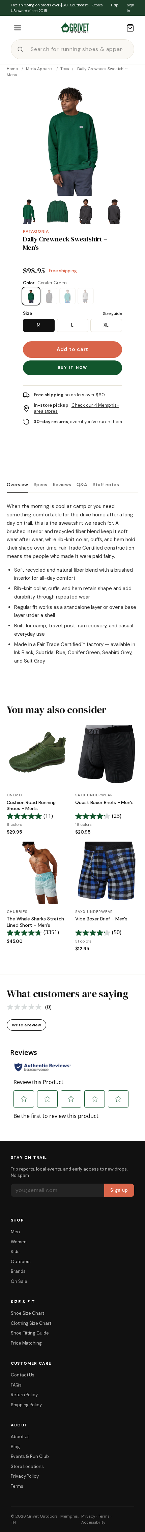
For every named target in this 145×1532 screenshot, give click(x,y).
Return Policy (24, 1395)
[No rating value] (26, 1007)
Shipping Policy (26, 1405)
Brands (18, 1271)
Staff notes (106, 485)
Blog (15, 1447)
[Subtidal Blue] (67, 296)
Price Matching (26, 1343)
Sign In (130, 8)
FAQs (16, 1385)
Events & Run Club (30, 1456)
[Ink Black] (49, 296)
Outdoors (21, 1261)
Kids (15, 1251)
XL (106, 325)
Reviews (62, 485)
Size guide (112, 313)
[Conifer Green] (31, 296)
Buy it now (73, 367)
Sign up (119, 1190)
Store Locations (27, 1466)
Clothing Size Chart (31, 1323)
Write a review (26, 1025)
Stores (97, 5)
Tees (64, 68)
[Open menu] (17, 28)
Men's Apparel (39, 68)
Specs (41, 485)
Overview (17, 485)
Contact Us (22, 1375)
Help (115, 5)
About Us (20, 1436)
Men (15, 1232)
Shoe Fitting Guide (30, 1333)
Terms (17, 1486)
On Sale (19, 1281)
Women (19, 1242)
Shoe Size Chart (27, 1313)
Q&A (82, 485)
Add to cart (72, 349)
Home (12, 68)
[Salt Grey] (86, 296)
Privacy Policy (25, 1476)
